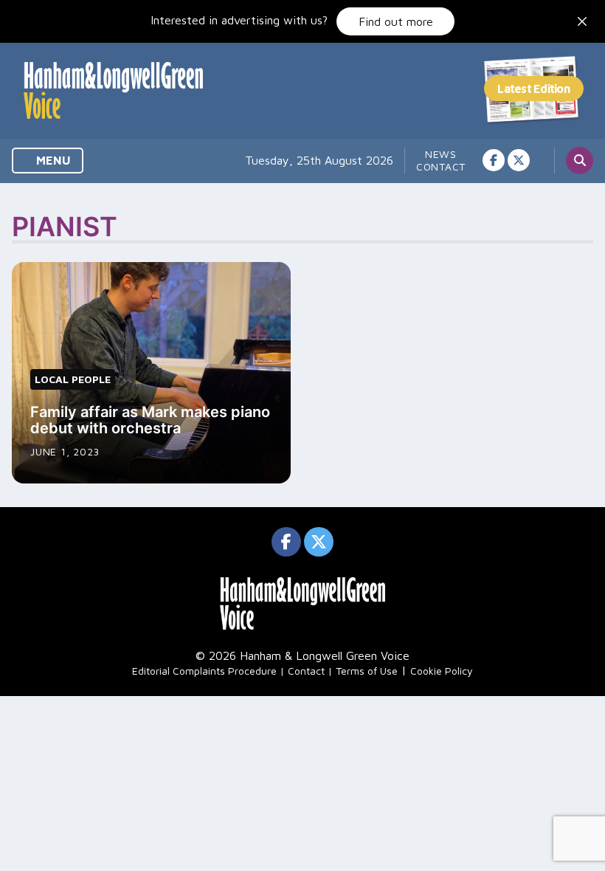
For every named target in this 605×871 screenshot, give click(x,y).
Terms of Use (367, 670)
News (441, 154)
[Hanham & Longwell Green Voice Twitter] (519, 160)
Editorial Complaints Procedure (204, 670)
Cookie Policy (441, 670)
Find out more (396, 21)
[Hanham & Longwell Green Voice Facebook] (494, 160)
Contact (441, 166)
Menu (52, 160)
